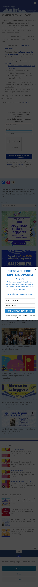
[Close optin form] (36, 270)
